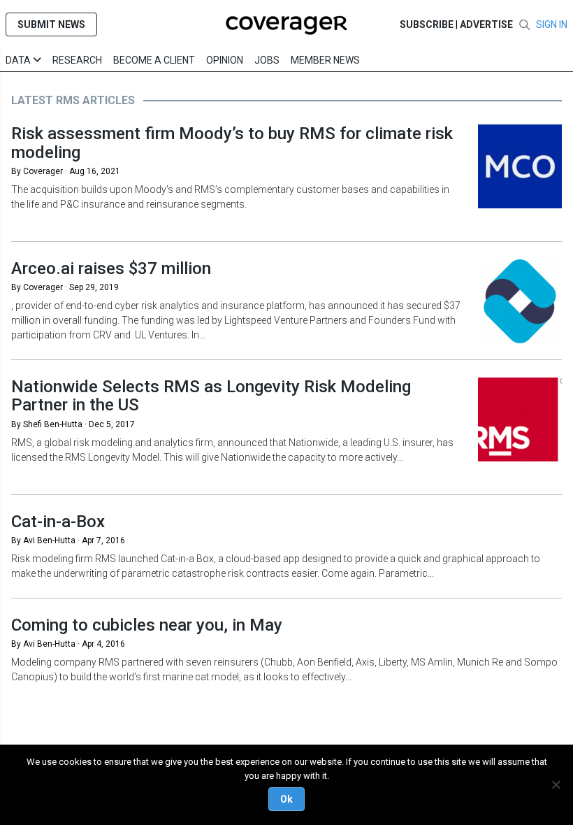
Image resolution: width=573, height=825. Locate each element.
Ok (286, 799)
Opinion (224, 60)
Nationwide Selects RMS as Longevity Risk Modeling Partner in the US (211, 396)
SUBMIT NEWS (51, 24)
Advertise (486, 24)
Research (77, 60)
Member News (325, 60)
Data (19, 60)
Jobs (267, 60)
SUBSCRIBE (427, 24)
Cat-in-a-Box (58, 521)
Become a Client (154, 60)
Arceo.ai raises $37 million (111, 268)
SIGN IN (551, 24)
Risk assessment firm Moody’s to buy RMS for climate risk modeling (232, 143)
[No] (556, 784)
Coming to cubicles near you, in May (146, 625)
